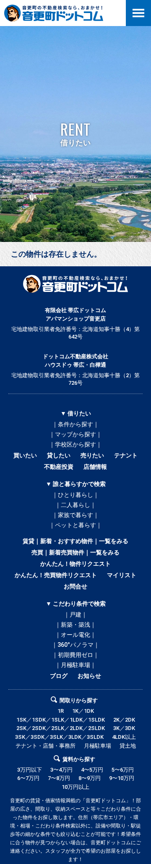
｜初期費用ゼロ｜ (75, 654)
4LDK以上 (124, 737)
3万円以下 (29, 770)
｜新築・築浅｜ (75, 624)
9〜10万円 (121, 778)
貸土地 (128, 746)
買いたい (25, 455)
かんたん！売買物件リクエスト (56, 575)
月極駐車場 (97, 746)
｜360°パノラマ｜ (75, 644)
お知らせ (89, 675)
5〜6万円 (123, 770)
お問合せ (75, 586)
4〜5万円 (92, 770)
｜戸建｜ (75, 614)
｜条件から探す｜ (75, 424)
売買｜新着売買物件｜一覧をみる (75, 552)
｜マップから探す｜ (75, 434)
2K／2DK (124, 720)
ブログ (59, 675)
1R (60, 711)
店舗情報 (95, 466)
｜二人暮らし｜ (75, 505)
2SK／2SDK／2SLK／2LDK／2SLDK (60, 728)
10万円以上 (75, 787)
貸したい (58, 455)
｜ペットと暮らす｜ (75, 525)
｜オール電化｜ (75, 634)
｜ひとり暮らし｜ (75, 494)
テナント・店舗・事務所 (46, 746)
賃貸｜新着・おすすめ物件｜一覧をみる (75, 541)
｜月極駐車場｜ (75, 665)
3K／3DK (124, 728)
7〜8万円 (59, 778)
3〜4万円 (61, 770)
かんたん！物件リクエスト (75, 563)
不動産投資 (58, 466)
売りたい (92, 455)
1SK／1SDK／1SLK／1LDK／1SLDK (60, 720)
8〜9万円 (89, 778)
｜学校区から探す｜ (75, 444)
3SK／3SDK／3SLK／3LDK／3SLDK (59, 737)
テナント (126, 455)
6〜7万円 (28, 778)
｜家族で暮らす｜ (75, 515)
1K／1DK (83, 711)
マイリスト (121, 575)
